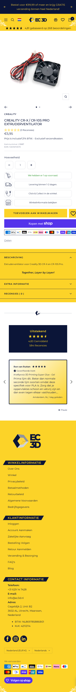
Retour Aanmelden (19, 549)
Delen (7, 240)
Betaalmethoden (18, 487)
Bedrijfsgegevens (18, 507)
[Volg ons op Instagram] (15, 639)
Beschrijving (13, 257)
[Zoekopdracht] (12, 19)
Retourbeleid (16, 494)
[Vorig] (5, 107)
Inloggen (13, 523)
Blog (11, 568)
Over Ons (13, 468)
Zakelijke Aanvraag (19, 536)
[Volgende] (70, 107)
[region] (38, 382)
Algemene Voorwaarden (23, 500)
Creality (10, 114)
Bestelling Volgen (19, 542)
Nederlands (40, 650)
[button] (5, 382)
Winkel (12, 475)
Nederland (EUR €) (17, 650)
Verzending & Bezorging (23, 555)
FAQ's (11, 562)
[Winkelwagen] (70, 19)
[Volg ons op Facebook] (7, 639)
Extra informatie (16, 284)
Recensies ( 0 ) (14, 293)
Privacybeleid (16, 481)
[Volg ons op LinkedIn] (23, 639)
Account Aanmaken (20, 530)
